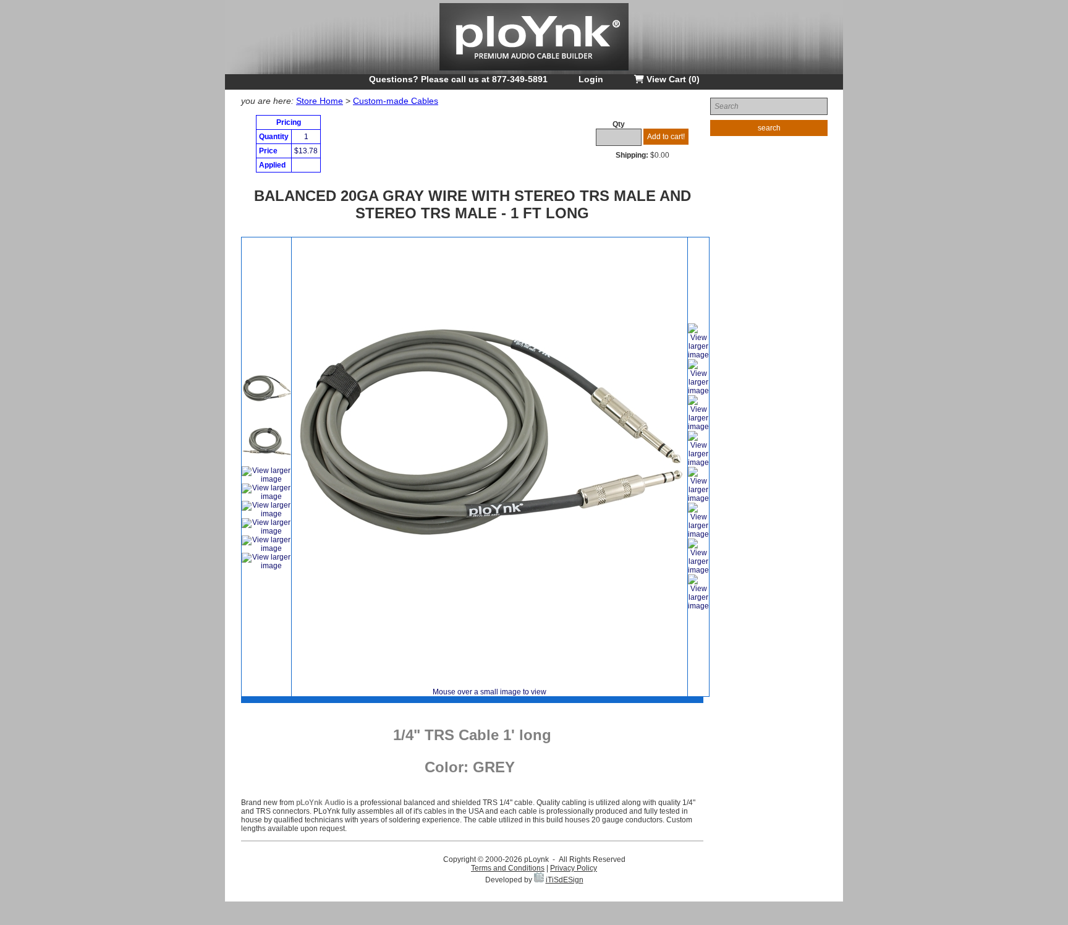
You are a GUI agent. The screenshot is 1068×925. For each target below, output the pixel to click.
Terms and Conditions (508, 868)
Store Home (319, 101)
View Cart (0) (672, 79)
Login (590, 79)
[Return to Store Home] (534, 71)
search (769, 128)
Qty (618, 124)
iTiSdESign (564, 880)
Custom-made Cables (395, 101)
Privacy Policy (573, 868)
